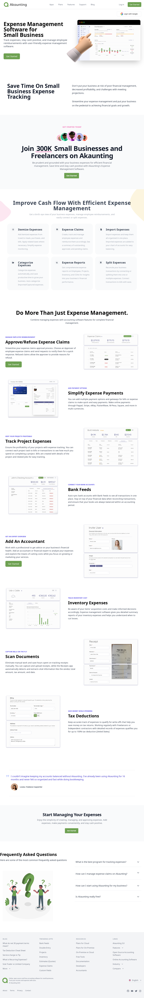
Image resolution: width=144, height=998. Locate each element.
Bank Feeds (44, 943)
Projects (42, 952)
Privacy (19, 990)
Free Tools (80, 957)
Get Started (134, 4)
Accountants (81, 970)
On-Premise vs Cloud (85, 952)
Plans (60, 4)
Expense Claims (46, 966)
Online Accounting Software (125, 959)
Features (71, 4)
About (5, 990)
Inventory (43, 957)
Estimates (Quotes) (47, 961)
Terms (12, 990)
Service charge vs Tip (11, 955)
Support (82, 4)
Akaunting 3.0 (118, 943)
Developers (81, 966)
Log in (121, 4)
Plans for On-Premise (85, 948)
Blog (93, 4)
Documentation (82, 961)
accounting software (33, 978)
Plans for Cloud (82, 943)
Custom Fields (45, 970)
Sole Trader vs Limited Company (16, 964)
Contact (28, 990)
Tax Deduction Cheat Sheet (14, 950)
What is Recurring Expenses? (15, 959)
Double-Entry (45, 948)
